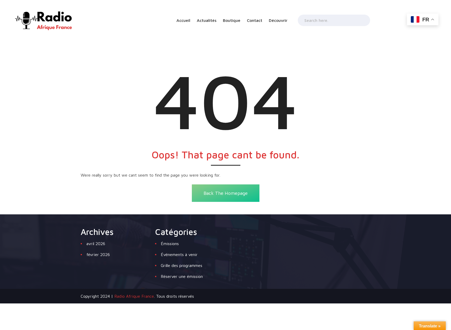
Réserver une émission (182, 276)
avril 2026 (95, 243)
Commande (238, 58)
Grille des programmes (294, 32)
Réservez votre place (293, 58)
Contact (254, 20)
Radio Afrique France (134, 296)
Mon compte (240, 32)
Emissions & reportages (295, 45)
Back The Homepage (226, 193)
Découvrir (278, 20)
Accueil (183, 20)
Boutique (231, 20)
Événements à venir (179, 254)
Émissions (170, 243)
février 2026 (98, 254)
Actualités (206, 20)
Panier (234, 45)
